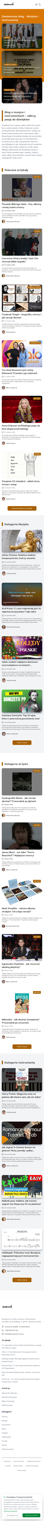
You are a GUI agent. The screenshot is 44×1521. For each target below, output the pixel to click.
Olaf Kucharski (11, 573)
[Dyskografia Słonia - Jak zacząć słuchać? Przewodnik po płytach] (22, 781)
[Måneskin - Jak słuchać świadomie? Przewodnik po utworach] (22, 1003)
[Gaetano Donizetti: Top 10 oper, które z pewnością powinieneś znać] (22, 701)
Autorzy (6, 1388)
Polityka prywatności (33, 1461)
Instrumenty (6, 1425)
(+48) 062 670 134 (11, 1330)
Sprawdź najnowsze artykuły (22, 508)
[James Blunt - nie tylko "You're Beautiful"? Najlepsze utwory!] (22, 836)
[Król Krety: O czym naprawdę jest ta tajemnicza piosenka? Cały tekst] (22, 594)
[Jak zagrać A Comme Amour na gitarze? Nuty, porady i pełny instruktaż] (22, 1133)
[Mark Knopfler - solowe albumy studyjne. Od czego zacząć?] (22, 892)
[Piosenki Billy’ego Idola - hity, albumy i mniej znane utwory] (22, 187)
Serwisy (5, 1417)
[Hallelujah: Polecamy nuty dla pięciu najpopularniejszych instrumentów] (22, 1239)
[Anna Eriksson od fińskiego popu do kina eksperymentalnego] (22, 409)
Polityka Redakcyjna (32, 1466)
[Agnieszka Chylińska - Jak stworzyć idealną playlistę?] (22, 947)
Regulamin (7, 1461)
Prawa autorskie (18, 1461)
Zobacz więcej (22, 742)
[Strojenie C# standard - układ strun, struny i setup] (22, 465)
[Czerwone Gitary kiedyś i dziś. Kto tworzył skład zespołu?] (22, 242)
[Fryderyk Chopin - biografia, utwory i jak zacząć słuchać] (22, 298)
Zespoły (5, 1433)
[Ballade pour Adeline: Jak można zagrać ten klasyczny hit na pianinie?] (22, 1186)
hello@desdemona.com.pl (14, 1334)
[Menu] (36, 4)
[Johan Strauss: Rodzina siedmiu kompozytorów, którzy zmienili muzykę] (22, 541)
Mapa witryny (22, 1470)
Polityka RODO (18, 1466)
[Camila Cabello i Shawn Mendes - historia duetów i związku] (22, 90)
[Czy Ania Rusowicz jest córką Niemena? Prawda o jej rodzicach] (22, 353)
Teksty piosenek (8, 1449)
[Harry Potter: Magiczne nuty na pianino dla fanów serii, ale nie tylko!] (22, 1079)
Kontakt (7, 1466)
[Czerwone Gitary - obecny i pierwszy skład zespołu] (22, 36)
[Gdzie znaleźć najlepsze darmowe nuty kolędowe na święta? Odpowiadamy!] (22, 647)
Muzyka (4, 1421)
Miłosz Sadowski (12, 734)
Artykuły (6, 1340)
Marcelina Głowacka (13, 627)
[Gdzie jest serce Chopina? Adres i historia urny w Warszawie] (22, 63)
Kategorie (7, 1411)
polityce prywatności (10, 1511)
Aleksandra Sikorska (13, 1219)
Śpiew (4, 1429)
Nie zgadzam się (12, 1515)
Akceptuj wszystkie (31, 1515)
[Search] (40, 5)
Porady (4, 1441)
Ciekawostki (6, 1437)
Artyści (4, 1445)
